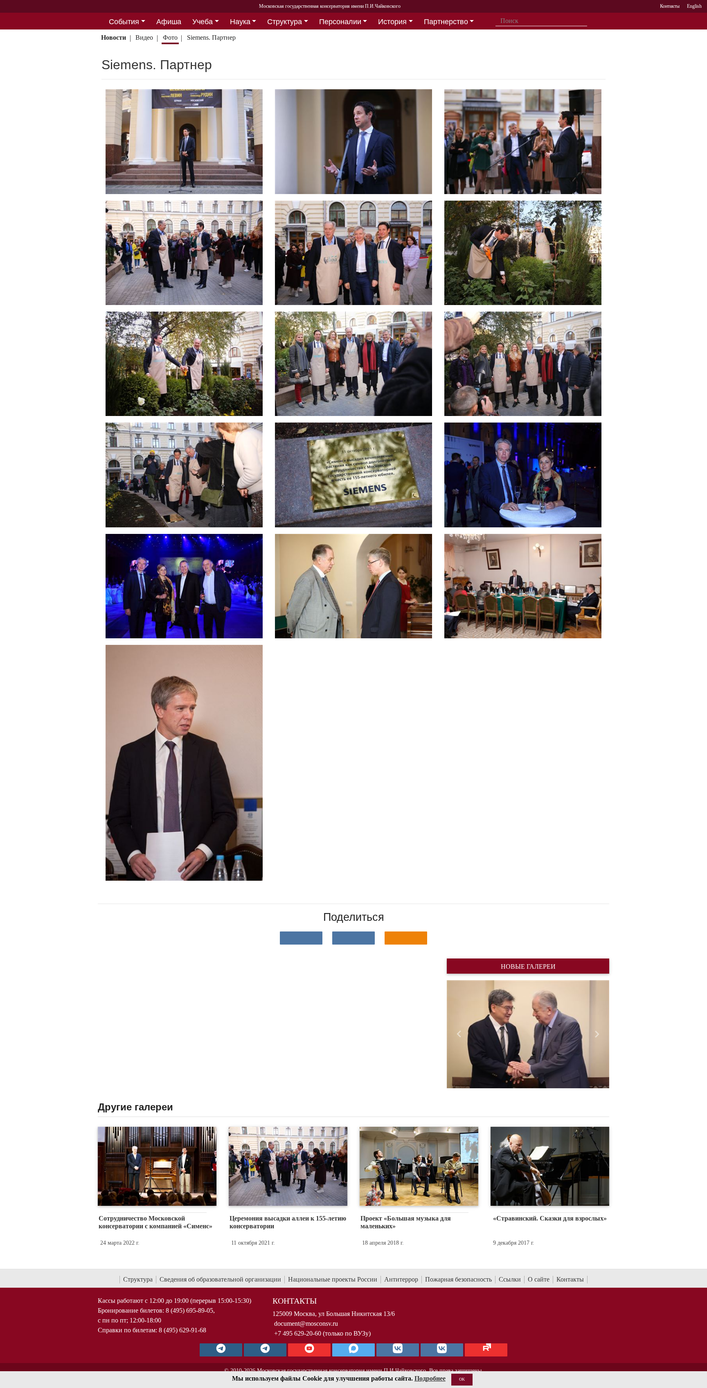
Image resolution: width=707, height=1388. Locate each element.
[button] (459, 1034)
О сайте (538, 1279)
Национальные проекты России (332, 1279)
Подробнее (430, 1378)
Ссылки (510, 1279)
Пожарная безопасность (458, 1279)
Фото (170, 37)
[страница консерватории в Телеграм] (221, 1349)
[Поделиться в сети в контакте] (301, 938)
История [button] (392, 22)
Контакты (570, 1279)
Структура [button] (284, 22)
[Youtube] (309, 1349)
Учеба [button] (202, 22)
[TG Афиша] (265, 1349)
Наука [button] (240, 22)
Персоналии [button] (340, 22)
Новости (113, 37)
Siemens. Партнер (211, 37)
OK (462, 1379)
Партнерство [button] (446, 22)
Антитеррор (401, 1279)
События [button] (124, 22)
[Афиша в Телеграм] (486, 1349)
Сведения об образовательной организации (220, 1279)
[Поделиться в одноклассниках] (406, 938)
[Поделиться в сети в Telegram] (353, 938)
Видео (144, 37)
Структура (138, 1279)
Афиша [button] (168, 22)
